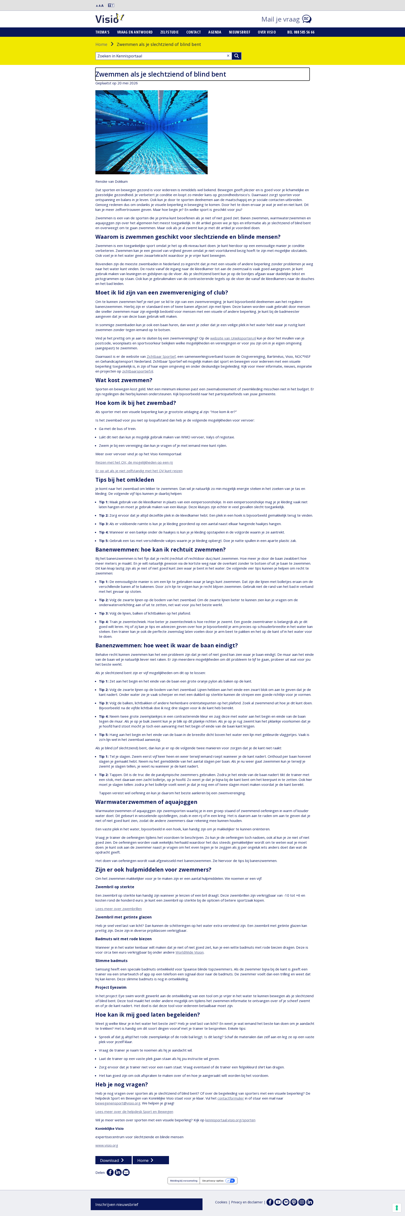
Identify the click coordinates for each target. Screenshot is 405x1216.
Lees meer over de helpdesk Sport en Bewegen (134, 1111)
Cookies (221, 1202)
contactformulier (231, 1098)
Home (101, 44)
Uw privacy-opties (213, 1180)
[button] (109, 5)
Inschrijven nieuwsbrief (116, 1204)
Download (109, 1160)
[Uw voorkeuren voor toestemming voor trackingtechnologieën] (396, 1207)
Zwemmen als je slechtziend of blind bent (160, 74)
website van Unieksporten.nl (233, 338)
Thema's (102, 32)
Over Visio (267, 32)
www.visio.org (106, 1145)
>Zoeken (236, 56)
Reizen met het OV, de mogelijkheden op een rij (134, 462)
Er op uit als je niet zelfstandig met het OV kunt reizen (139, 470)
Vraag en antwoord (135, 32)
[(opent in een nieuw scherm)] (277, 1202)
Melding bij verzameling (183, 1180)
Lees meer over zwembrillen (118, 908)
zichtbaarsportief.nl (137, 371)
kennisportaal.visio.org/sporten (230, 1120)
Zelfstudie (169, 32)
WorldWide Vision (190, 952)
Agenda (214, 32)
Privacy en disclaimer (247, 1202)
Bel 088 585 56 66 (300, 32)
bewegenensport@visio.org (117, 1103)
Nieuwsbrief (239, 32)
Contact (193, 32)
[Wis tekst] (228, 55)
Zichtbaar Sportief (161, 356)
